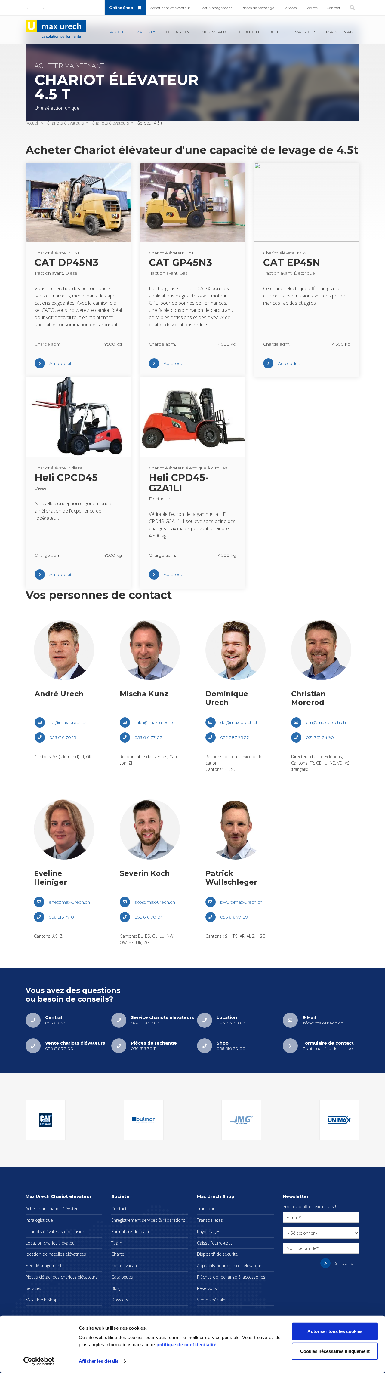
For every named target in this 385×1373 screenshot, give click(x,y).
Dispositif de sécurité (217, 1254)
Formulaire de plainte (132, 1231)
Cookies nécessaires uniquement (335, 1350)
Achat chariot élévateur (170, 7)
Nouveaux (214, 32)
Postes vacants (125, 1265)
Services (290, 7)
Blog (115, 1288)
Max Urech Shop (42, 1300)
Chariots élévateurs (130, 32)
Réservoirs (207, 1288)
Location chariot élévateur (51, 1243)
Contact (333, 7)
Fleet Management (215, 7)
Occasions (179, 32)
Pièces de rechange (257, 7)
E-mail (293, 1217)
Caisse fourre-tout (214, 1243)
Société (312, 7)
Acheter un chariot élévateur (53, 1208)
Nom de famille (301, 1248)
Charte (117, 1254)
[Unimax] (339, 1120)
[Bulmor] (144, 1120)
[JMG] (241, 1120)
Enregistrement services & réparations (148, 1220)
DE (28, 7)
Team (116, 1243)
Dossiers (119, 1300)
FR (42, 7)
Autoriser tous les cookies (334, 1331)
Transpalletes (210, 1220)
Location (247, 32)
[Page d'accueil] (56, 29)
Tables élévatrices (292, 32)
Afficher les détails (99, 1361)
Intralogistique (39, 1220)
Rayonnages (208, 1231)
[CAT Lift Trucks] (46, 1120)
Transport (206, 1208)
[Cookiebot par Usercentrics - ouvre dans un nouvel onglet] (39, 1361)
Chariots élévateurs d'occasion (55, 1231)
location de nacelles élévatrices (56, 1254)
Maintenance (342, 32)
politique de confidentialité (186, 1344)
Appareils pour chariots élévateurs (230, 1265)
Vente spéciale (211, 1300)
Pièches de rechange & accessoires (231, 1277)
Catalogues (122, 1277)
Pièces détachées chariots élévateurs (61, 1277)
